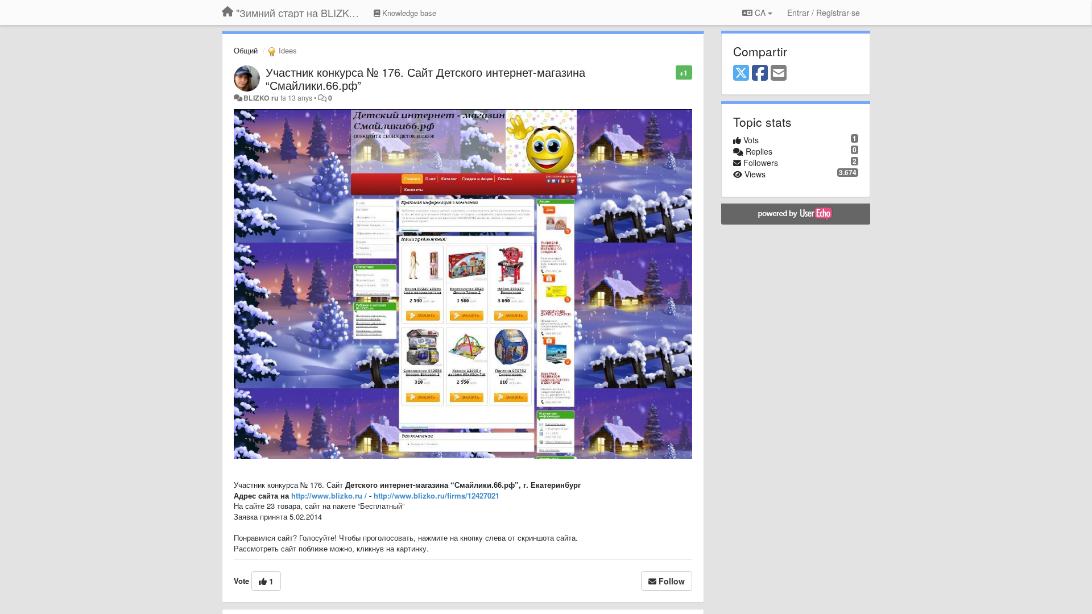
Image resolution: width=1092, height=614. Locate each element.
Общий (246, 50)
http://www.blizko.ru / (329, 495)
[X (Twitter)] (741, 73)
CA (760, 12)
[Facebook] (760, 73)
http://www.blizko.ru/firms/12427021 (436, 495)
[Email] (779, 73)
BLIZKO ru (261, 98)
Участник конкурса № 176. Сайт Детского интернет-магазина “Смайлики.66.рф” (425, 78)
